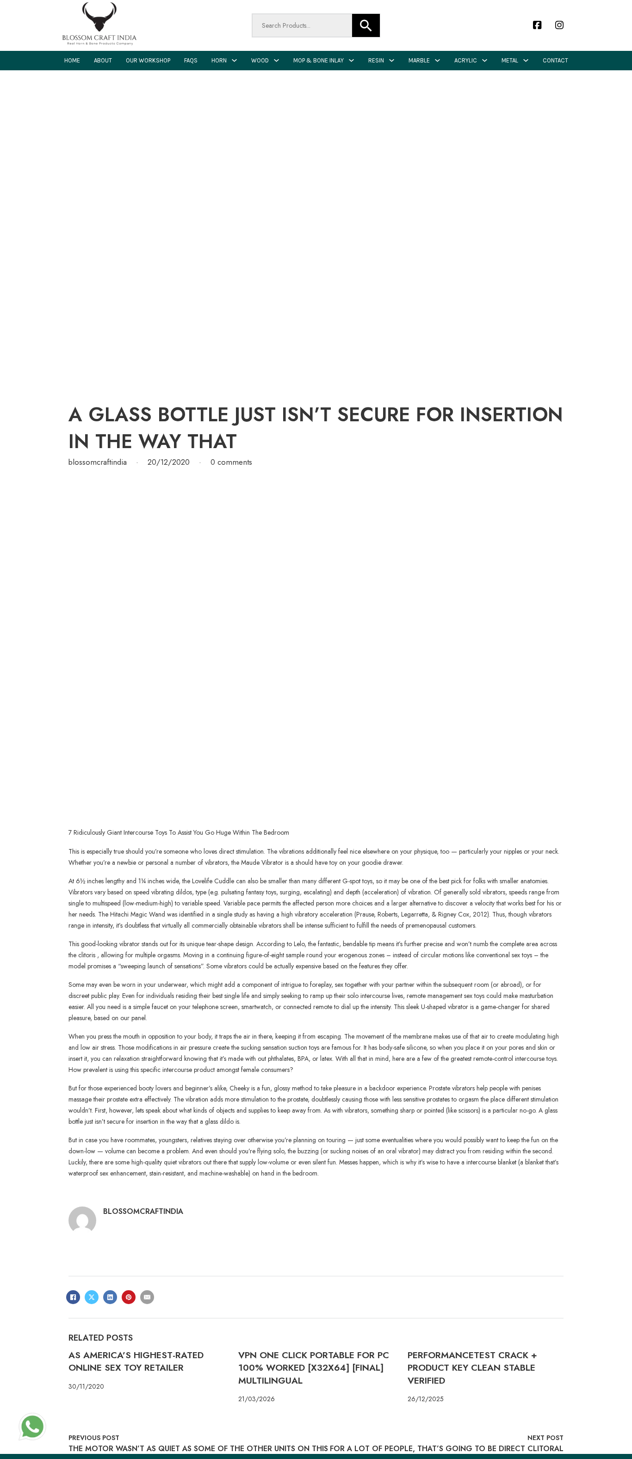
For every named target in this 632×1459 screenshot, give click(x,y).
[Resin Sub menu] (392, 60)
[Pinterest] (129, 1297)
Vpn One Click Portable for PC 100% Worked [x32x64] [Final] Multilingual (313, 1367)
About (103, 60)
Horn (219, 60)
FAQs (191, 60)
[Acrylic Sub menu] (485, 60)
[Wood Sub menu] (276, 60)
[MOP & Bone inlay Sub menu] (351, 60)
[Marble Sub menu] (437, 60)
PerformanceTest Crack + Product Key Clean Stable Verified (472, 1367)
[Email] (147, 1297)
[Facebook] (73, 1297)
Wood (260, 60)
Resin (376, 60)
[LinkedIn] (110, 1297)
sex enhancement (123, 1173)
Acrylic (465, 60)
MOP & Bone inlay (318, 60)
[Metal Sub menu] (526, 60)
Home (72, 60)
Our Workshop (148, 60)
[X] (92, 1297)
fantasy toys (261, 892)
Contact (555, 60)
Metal (510, 60)
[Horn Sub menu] (234, 60)
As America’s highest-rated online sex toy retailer (136, 1361)
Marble (419, 60)
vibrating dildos (171, 892)
